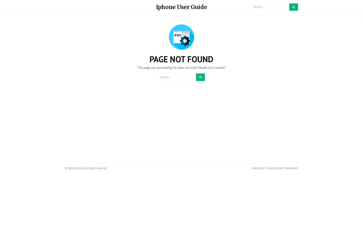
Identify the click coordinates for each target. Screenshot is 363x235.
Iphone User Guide (181, 7)
